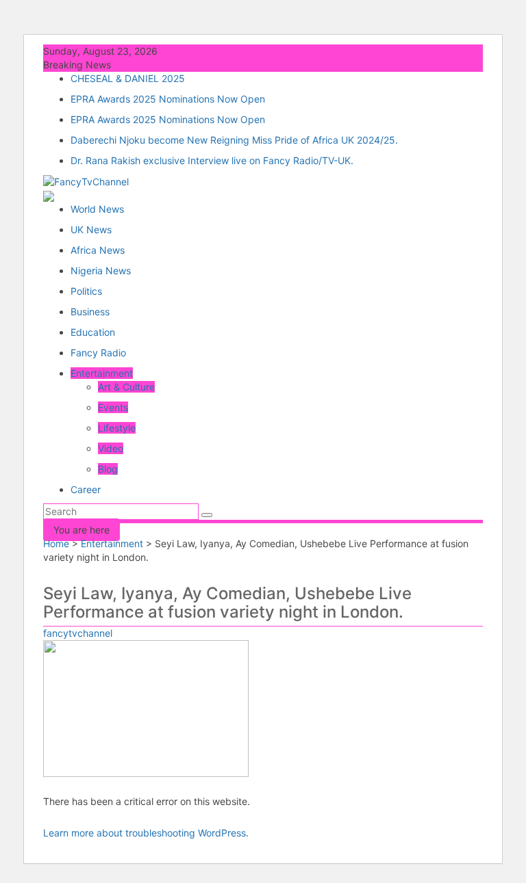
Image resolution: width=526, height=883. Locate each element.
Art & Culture (126, 387)
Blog (108, 469)
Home (56, 543)
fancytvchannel (77, 633)
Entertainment (102, 373)
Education (93, 332)
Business (90, 311)
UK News (91, 229)
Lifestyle (117, 428)
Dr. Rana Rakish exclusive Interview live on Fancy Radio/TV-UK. (212, 160)
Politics (86, 291)
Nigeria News (101, 270)
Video (110, 448)
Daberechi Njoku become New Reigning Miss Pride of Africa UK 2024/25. (234, 140)
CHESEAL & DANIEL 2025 (128, 78)
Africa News (98, 250)
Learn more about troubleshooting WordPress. (146, 833)
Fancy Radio (98, 352)
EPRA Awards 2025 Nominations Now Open (168, 99)
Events (113, 407)
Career (86, 489)
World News (97, 209)
